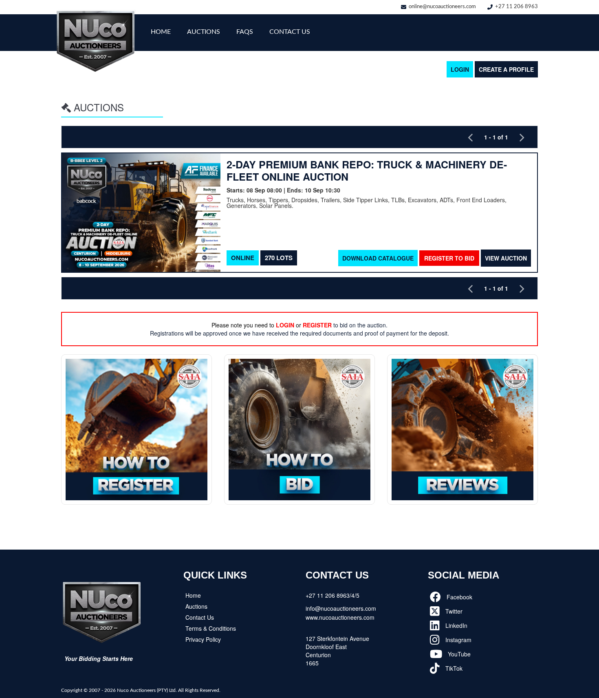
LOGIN (460, 69)
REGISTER (317, 325)
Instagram (457, 640)
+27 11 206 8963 (516, 6)
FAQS (244, 32)
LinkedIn (455, 625)
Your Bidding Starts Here (98, 658)
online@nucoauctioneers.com (442, 6)
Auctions (203, 32)
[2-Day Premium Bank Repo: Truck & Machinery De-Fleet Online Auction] (141, 212)
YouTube (458, 654)
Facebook (458, 597)
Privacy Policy (203, 639)
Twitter (453, 611)
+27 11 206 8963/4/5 (332, 595)
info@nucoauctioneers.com (341, 608)
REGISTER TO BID (449, 258)
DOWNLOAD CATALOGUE (378, 258)
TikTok (453, 668)
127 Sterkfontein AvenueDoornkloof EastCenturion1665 (337, 650)
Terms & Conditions (210, 628)
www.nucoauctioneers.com (340, 617)
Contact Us (289, 32)
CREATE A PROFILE (506, 69)
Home (161, 32)
